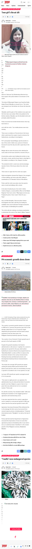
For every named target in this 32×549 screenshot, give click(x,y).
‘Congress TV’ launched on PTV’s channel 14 (14, 434)
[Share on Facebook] (5, 17)
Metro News (12, 9)
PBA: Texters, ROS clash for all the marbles (14, 235)
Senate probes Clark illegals (10, 237)
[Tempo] (7, 2)
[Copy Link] (10, 17)
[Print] (12, 17)
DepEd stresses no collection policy (12, 245)
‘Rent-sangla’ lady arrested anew (11, 243)
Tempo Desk (8, 20)
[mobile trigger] (3, 2)
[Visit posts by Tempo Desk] (3, 21)
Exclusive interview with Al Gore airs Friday (14, 437)
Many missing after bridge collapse (12, 442)
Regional (16, 455)
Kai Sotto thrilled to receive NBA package (14, 445)
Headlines (4, 9)
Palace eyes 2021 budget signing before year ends (16, 240)
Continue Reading (16, 529)
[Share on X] (8, 17)
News (18, 9)
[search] (21, 2)
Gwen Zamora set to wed (9, 440)
